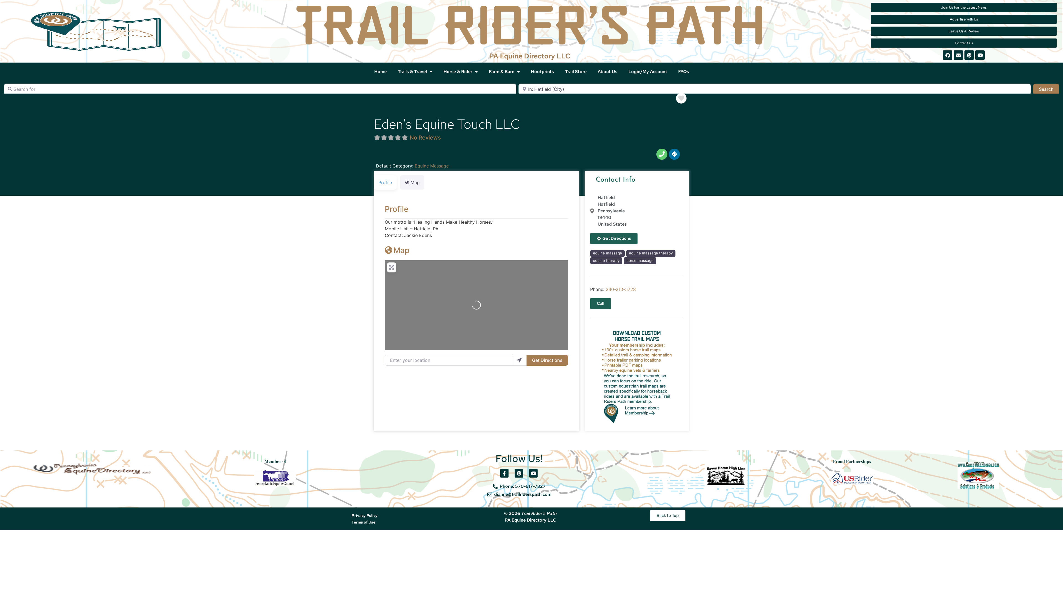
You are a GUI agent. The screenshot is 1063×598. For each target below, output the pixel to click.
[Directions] (674, 154)
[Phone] (661, 154)
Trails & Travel (412, 71)
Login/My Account (647, 71)
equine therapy (606, 260)
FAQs (683, 71)
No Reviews (425, 137)
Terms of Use (363, 522)
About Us (607, 71)
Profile (396, 209)
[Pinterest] (969, 55)
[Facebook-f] (504, 473)
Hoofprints (542, 71)
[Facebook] (947, 55)
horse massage (640, 260)
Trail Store (576, 71)
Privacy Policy (365, 515)
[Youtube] (980, 55)
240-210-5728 (621, 289)
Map (401, 250)
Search (1049, 89)
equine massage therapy (651, 253)
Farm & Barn (501, 71)
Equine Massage (432, 166)
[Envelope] (958, 55)
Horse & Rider (457, 71)
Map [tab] (415, 182)
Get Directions (547, 360)
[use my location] (519, 360)
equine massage (607, 253)
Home (380, 71)
